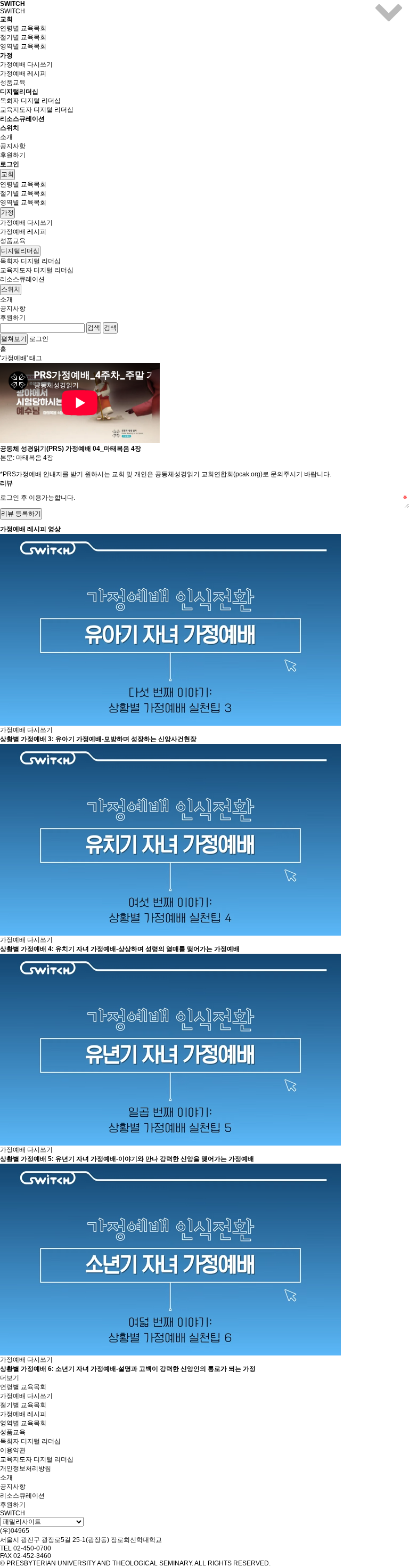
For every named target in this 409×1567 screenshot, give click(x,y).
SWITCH (12, 3)
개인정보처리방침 (25, 1468)
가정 (7, 212)
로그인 (9, 164)
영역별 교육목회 (23, 46)
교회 (7, 174)
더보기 (9, 1378)
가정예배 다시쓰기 (26, 64)
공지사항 (13, 146)
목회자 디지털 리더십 (30, 100)
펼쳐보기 (14, 339)
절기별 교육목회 (23, 37)
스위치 (10, 289)
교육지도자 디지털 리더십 (36, 109)
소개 (6, 137)
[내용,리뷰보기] (389, 20)
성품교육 (13, 82)
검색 (93, 327)
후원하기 (13, 155)
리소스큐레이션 (22, 119)
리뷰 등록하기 (21, 513)
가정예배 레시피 (23, 73)
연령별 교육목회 (23, 28)
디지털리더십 (20, 251)
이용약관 (13, 1450)
